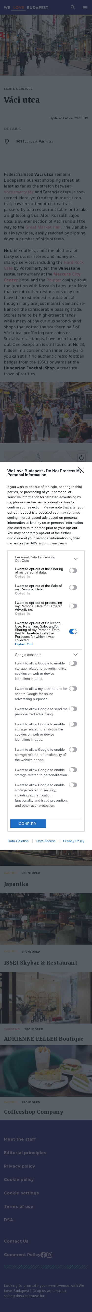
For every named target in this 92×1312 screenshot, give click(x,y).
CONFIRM (28, 824)
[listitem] (46, 558)
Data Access (45, 841)
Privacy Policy (73, 841)
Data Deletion (18, 841)
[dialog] (46, 656)
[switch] (73, 570)
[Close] (82, 471)
